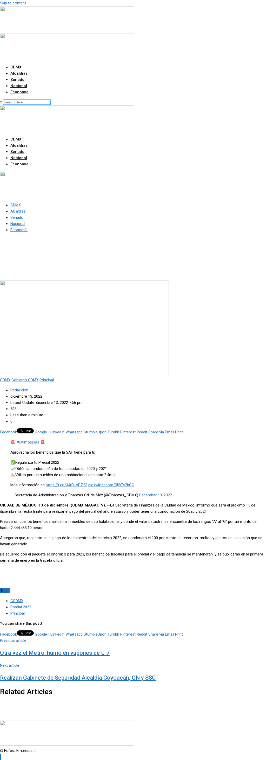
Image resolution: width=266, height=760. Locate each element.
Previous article (13, 640)
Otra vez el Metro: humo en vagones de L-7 (55, 653)
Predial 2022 (20, 607)
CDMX (15, 67)
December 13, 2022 (155, 495)
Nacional (18, 85)
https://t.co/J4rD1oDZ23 (66, 485)
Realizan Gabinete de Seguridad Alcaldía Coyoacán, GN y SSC (78, 677)
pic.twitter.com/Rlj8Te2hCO (111, 485)
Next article (9, 665)
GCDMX (16, 601)
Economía (19, 92)
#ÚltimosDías (27, 442)
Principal (17, 613)
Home (5, 259)
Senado (17, 79)
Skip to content (13, 3)
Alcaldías (19, 73)
